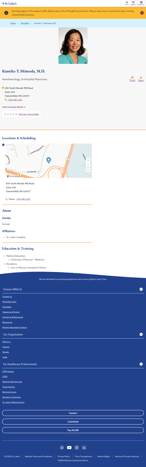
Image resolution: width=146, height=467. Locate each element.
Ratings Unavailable (29, 114)
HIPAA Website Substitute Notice (73, 460)
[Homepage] (9, 3)
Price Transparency (83, 456)
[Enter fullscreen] (88, 170)
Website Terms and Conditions (38, 456)
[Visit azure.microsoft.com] (14, 176)
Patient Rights (103, 456)
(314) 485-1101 (15, 100)
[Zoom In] (88, 160)
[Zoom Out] (88, 164)
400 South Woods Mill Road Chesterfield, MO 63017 (19, 92)
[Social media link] (62, 447)
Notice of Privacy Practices (127, 456)
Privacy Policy (64, 456)
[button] (127, 3)
